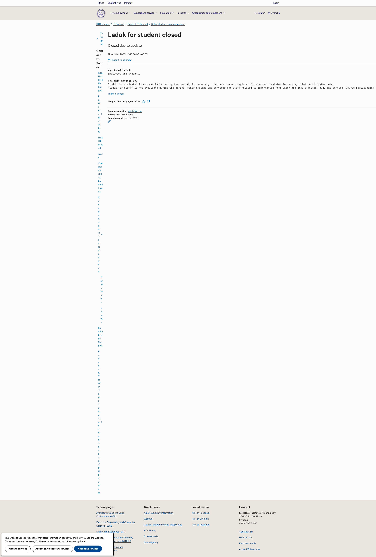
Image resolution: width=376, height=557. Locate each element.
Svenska (275, 12)
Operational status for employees (100, 177)
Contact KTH (246, 531)
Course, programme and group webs (163, 524)
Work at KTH (245, 537)
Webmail (148, 518)
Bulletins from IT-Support (100, 337)
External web (151, 536)
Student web (114, 2)
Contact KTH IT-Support (100, 81)
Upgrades (101, 315)
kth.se (101, 2)
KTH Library (150, 530)
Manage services (18, 548)
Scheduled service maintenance (168, 24)
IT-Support (118, 24)
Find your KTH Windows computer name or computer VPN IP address (99, 422)
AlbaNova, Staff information (158, 512)
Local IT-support (100, 142)
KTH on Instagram (201, 524)
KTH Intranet (103, 24)
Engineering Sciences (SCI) (110, 531)
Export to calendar (121, 59)
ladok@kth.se (135, 111)
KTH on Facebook (201, 512)
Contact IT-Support (137, 24)
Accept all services (88, 548)
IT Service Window (101, 289)
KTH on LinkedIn (200, 518)
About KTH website (249, 549)
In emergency (151, 542)
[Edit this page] (109, 121)
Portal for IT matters (99, 114)
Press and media (247, 543)
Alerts (100, 156)
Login (276, 2)
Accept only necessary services (52, 548)
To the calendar (116, 93)
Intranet (128, 2)
